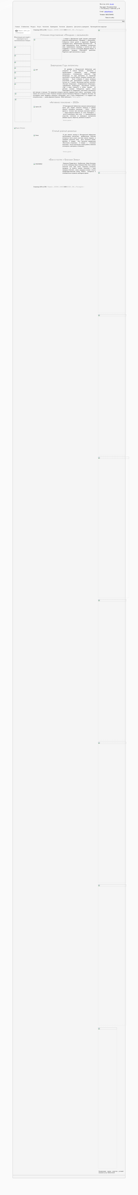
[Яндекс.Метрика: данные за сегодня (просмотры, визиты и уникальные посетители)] (19, 128)
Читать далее (77, 97)
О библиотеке (25, 26)
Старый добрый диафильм (64, 131)
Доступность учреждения (81, 26)
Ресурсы (33, 26)
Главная (17, 26)
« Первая (49, 30)
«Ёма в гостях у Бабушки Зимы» (64, 159)
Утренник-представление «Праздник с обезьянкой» (64, 35)
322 (70, 30)
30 (57, 30)
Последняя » (80, 30)
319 (63, 30)
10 (54, 30)
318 (61, 30)
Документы (69, 26)
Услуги (39, 26)
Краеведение (54, 26)
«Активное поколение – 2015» (64, 102)
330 (73, 30)
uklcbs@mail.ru (108, 11)
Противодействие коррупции (98, 26)
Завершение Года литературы (64, 65)
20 (56, 30)
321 (67, 30)
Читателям (46, 26)
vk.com (112, 4)
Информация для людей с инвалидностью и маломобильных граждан (22, 38)
